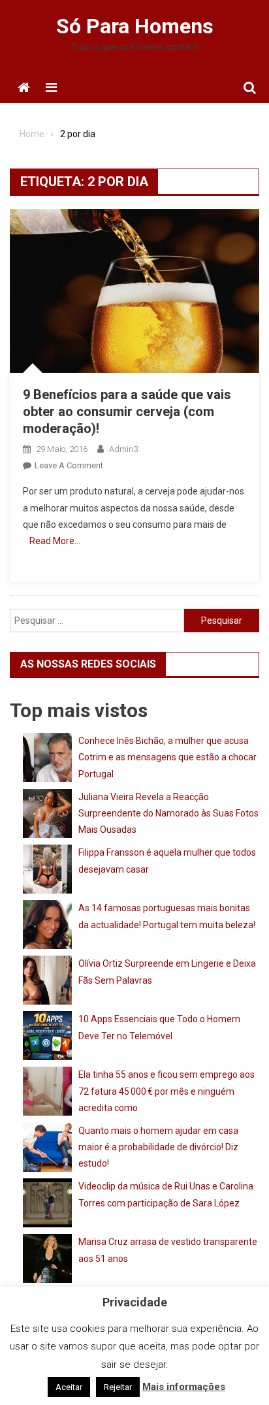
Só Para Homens (135, 26)
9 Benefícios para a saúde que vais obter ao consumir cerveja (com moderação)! (127, 411)
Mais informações (183, 1387)
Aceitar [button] (68, 1387)
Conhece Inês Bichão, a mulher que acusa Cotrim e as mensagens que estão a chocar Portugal (167, 757)
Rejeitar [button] (118, 1387)
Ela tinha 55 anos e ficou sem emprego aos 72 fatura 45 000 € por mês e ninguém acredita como (166, 1090)
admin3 (123, 449)
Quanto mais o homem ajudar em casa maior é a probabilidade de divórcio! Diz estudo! (158, 1147)
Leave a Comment (69, 465)
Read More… (54, 541)
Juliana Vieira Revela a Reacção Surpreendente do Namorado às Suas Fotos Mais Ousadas (168, 813)
